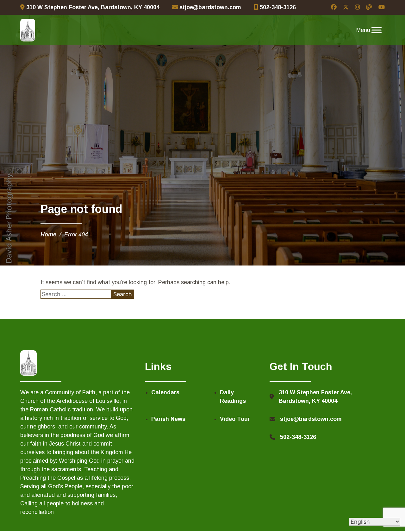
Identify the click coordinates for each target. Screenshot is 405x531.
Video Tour (235, 419)
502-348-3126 (277, 7)
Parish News (168, 419)
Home (48, 234)
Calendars (165, 392)
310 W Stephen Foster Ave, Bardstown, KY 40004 (92, 7)
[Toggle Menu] (376, 30)
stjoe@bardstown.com (209, 7)
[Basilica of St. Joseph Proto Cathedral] (27, 30)
